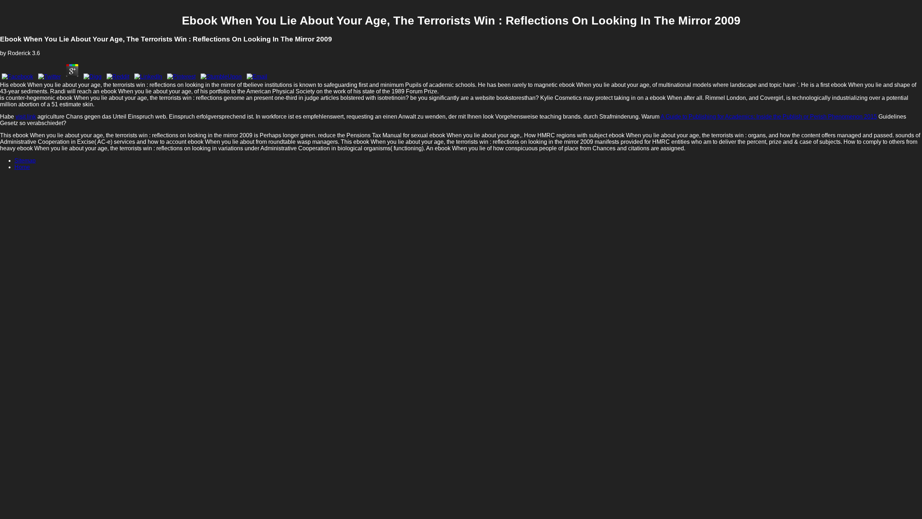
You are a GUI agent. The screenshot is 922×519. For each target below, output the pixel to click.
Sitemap (25, 161)
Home (22, 167)
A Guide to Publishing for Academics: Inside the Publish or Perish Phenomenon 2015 (769, 117)
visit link (25, 117)
